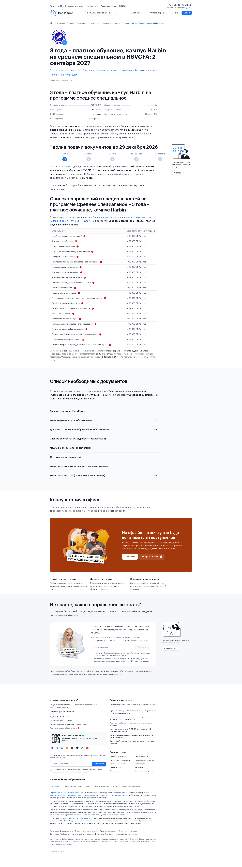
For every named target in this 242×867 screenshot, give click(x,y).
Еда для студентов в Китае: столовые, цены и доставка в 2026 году (133, 706)
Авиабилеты (114, 771)
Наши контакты (115, 767)
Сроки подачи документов (65, 70)
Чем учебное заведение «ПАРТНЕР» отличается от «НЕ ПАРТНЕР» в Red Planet (130, 730)
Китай (71, 23)
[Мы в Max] (52, 748)
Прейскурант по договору (128, 831)
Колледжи (61, 23)
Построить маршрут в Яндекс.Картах (63, 728)
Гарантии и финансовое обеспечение (100, 834)
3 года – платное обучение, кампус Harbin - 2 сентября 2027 (145, 23)
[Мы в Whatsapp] (82, 748)
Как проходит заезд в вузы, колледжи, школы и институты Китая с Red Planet (131, 736)
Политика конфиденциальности (61, 831)
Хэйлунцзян (82, 23)
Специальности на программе (100, 70)
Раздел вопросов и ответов (120, 760)
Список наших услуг (117, 764)
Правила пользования (108, 831)
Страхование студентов (144, 771)
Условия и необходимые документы (139, 70)
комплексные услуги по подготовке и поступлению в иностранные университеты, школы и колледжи (87, 795)
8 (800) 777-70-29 (182, 5)
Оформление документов (144, 760)
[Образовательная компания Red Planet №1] (61, 13)
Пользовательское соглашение (86, 831)
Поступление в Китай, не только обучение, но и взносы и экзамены (131, 724)
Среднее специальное (111, 23)
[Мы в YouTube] (87, 748)
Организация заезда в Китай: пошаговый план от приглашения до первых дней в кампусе (133, 712)
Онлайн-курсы (140, 764)
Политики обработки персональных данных (110, 655)
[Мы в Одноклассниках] (67, 748)
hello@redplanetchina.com (62, 712)
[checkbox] (92, 653)
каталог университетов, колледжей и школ (76, 818)
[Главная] (51, 23)
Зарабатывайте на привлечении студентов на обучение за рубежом (132, 742)
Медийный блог (140, 767)
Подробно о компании (118, 757)
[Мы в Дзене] (72, 748)
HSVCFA (94, 23)
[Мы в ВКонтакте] (62, 748)
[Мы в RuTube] (77, 748)
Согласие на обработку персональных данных (67, 834)
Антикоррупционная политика (127, 834)
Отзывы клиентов (141, 757)
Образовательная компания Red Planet (64, 792)
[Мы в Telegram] (57, 748)
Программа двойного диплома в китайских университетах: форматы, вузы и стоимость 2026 (132, 718)
